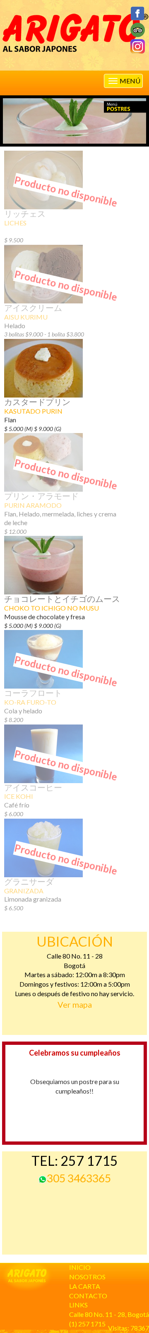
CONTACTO (88, 1296)
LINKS (78, 1305)
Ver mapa (75, 1004)
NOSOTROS (87, 1277)
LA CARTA (84, 1286)
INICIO (80, 1267)
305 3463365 (79, 1178)
